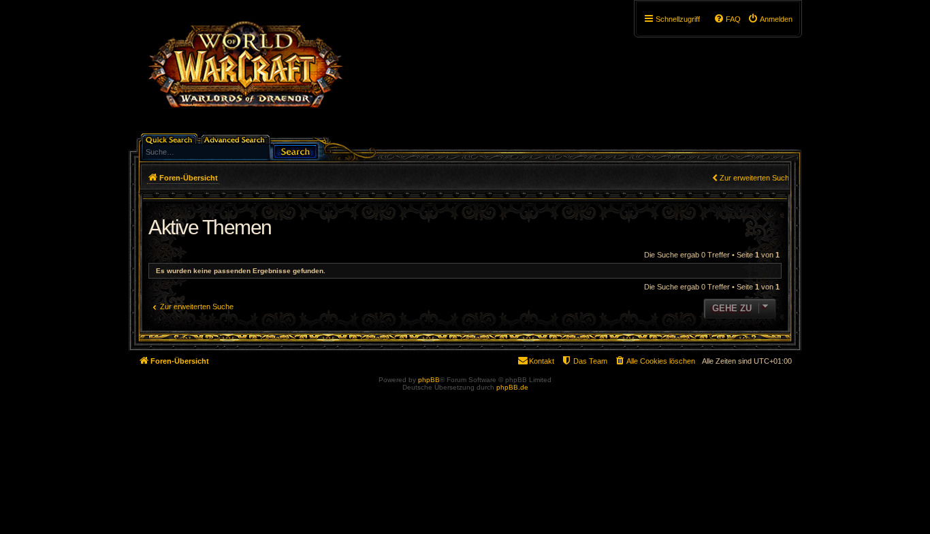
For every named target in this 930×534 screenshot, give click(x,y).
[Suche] (295, 150)
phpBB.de (512, 387)
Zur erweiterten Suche (756, 178)
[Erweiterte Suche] (236, 138)
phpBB (429, 379)
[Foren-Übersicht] (245, 71)
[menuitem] (770, 19)
